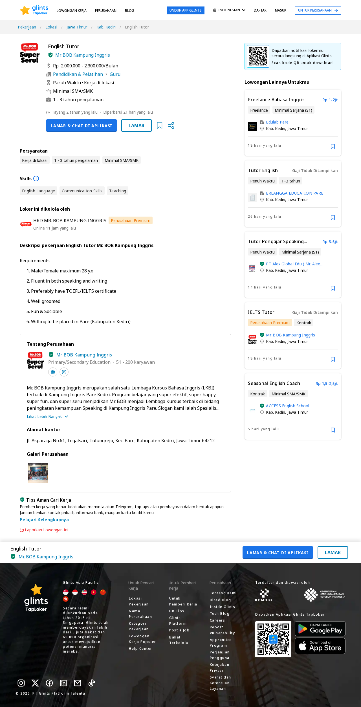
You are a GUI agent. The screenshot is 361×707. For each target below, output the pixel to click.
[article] (293, 123)
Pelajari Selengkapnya (44, 519)
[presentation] (34, 10)
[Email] (77, 683)
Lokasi (51, 27)
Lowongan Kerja (72, 10)
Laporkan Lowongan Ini (46, 530)
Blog (129, 10)
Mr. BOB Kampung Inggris (82, 55)
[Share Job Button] (171, 125)
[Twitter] (35, 683)
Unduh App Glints (186, 10)
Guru (115, 74)
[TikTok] (91, 683)
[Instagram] (21, 683)
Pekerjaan (27, 27)
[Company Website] (53, 372)
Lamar (136, 125)
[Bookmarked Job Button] (159, 125)
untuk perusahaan (315, 10)
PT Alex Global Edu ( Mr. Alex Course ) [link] (293, 263)
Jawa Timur (77, 27)
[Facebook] (49, 683)
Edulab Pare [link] (277, 122)
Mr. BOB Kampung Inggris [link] (290, 335)
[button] (50, 55)
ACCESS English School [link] (287, 405)
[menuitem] (229, 10)
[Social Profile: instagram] (64, 372)
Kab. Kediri (106, 27)
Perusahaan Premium (130, 220)
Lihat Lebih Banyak (44, 416)
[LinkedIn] (63, 683)
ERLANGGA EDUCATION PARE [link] (294, 193)
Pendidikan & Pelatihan (78, 74)
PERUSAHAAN (105, 10)
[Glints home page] (34, 10)
